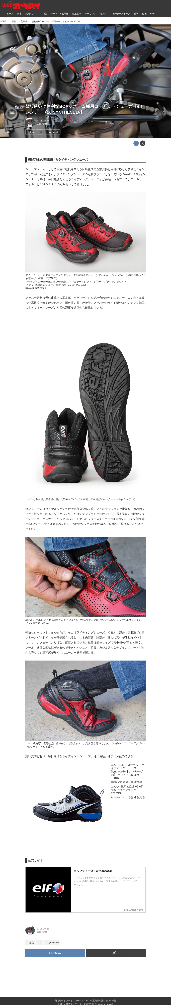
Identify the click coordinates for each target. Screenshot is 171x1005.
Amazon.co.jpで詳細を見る (128, 797)
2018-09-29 (43, 120)
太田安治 (42, 123)
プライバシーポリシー (77, 1000)
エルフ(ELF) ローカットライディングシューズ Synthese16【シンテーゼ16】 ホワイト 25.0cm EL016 (127, 771)
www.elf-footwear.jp (35, 288)
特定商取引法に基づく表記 (103, 1000)
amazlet (126, 782)
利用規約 (59, 1000)
